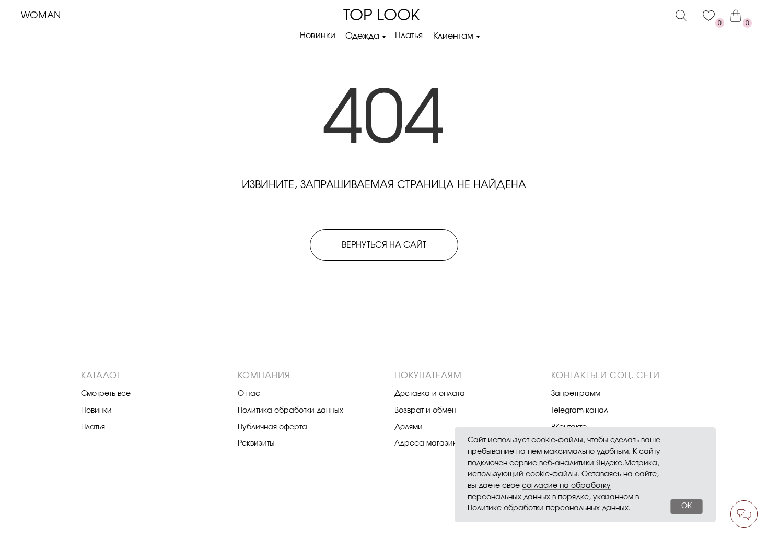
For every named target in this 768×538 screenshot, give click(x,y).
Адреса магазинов (430, 443)
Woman (41, 15)
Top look (381, 16)
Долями (408, 427)
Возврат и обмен (425, 410)
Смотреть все (106, 393)
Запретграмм (575, 393)
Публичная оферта (272, 427)
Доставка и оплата (429, 393)
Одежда (362, 36)
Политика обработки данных (290, 410)
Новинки (317, 35)
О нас (249, 393)
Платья (409, 35)
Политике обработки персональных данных (548, 508)
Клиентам (453, 36)
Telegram (567, 410)
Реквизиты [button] (256, 443)
